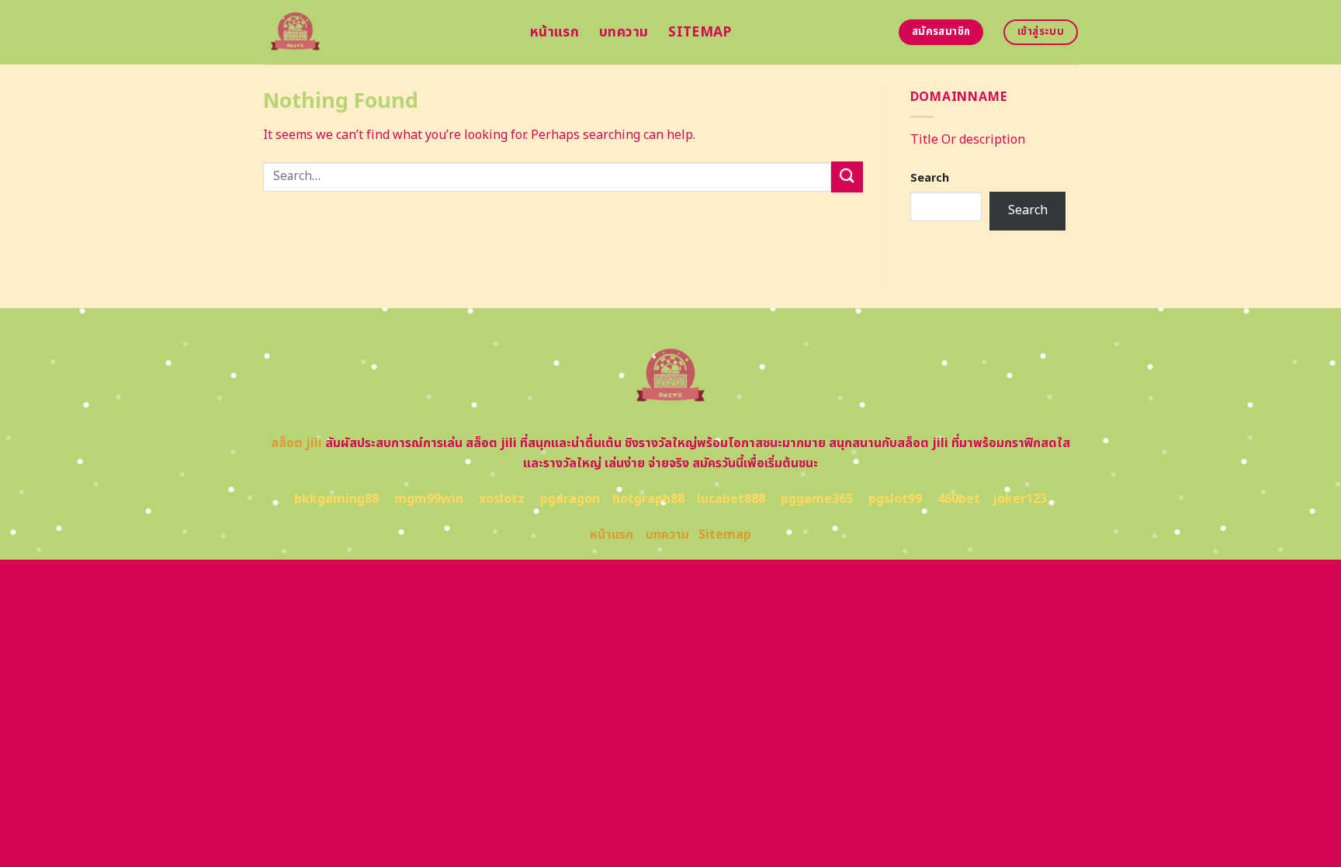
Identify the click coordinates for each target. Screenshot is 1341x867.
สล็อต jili (296, 443)
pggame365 (817, 499)
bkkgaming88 (336, 499)
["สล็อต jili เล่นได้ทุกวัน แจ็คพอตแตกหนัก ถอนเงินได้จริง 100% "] (385, 32)
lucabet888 (731, 499)
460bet (958, 499)
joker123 (1020, 499)
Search (929, 178)
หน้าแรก (554, 32)
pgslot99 (895, 499)
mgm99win (428, 499)
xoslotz (502, 499)
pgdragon (570, 499)
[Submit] (846, 176)
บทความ (623, 32)
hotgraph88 (648, 499)
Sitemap (699, 32)
